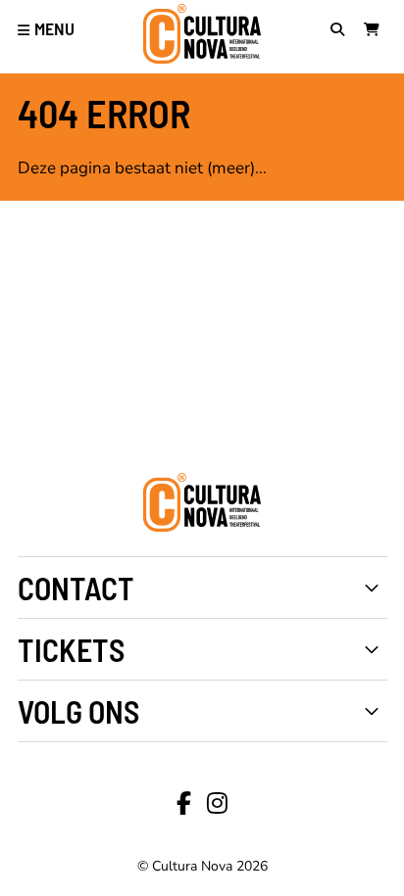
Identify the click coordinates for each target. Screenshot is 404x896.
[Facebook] (184, 804)
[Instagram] (217, 804)
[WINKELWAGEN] (375, 31)
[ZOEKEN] (342, 31)
